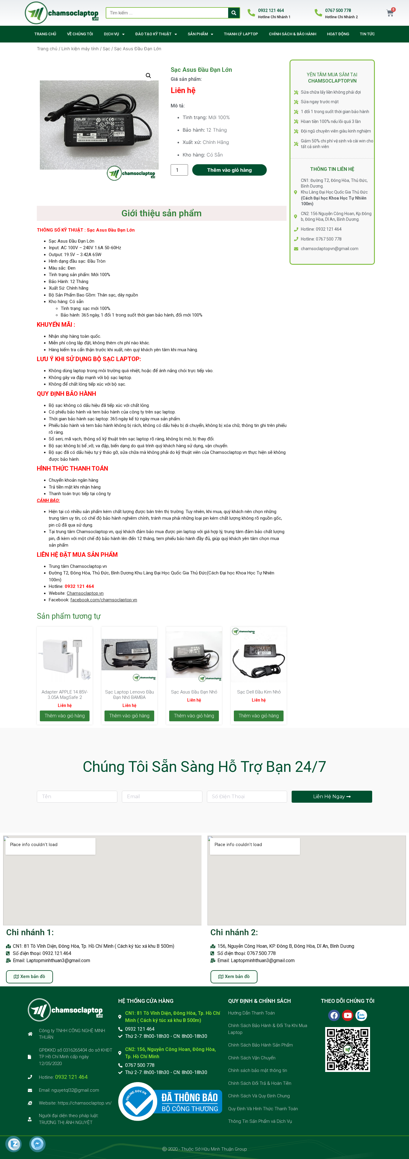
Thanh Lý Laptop (241, 34)
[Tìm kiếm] (234, 13)
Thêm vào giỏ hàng (229, 170)
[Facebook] (334, 1015)
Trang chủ (45, 34)
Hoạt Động (338, 34)
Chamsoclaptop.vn (85, 593)
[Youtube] (347, 1015)
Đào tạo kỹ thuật (153, 34)
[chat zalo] (14, 1149)
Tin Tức (367, 34)
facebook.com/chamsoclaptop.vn (103, 600)
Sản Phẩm (198, 34)
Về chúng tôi (80, 34)
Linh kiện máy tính (80, 48)
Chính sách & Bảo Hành (292, 34)
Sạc (106, 48)
